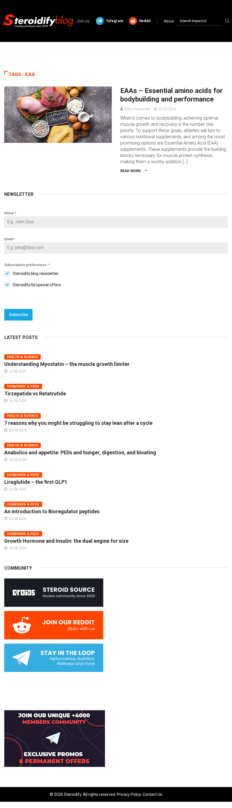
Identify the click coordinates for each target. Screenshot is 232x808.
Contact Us (152, 794)
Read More (130, 171)
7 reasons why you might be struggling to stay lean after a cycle (78, 423)
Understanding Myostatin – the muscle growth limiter (67, 364)
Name (10, 213)
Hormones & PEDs (23, 386)
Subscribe (18, 314)
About (169, 21)
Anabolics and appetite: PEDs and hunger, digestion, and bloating (80, 452)
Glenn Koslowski (137, 109)
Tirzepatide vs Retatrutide (35, 393)
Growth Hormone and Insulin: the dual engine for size (66, 541)
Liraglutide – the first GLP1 (35, 482)
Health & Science (22, 357)
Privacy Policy (129, 794)
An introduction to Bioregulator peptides (52, 511)
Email (9, 239)
